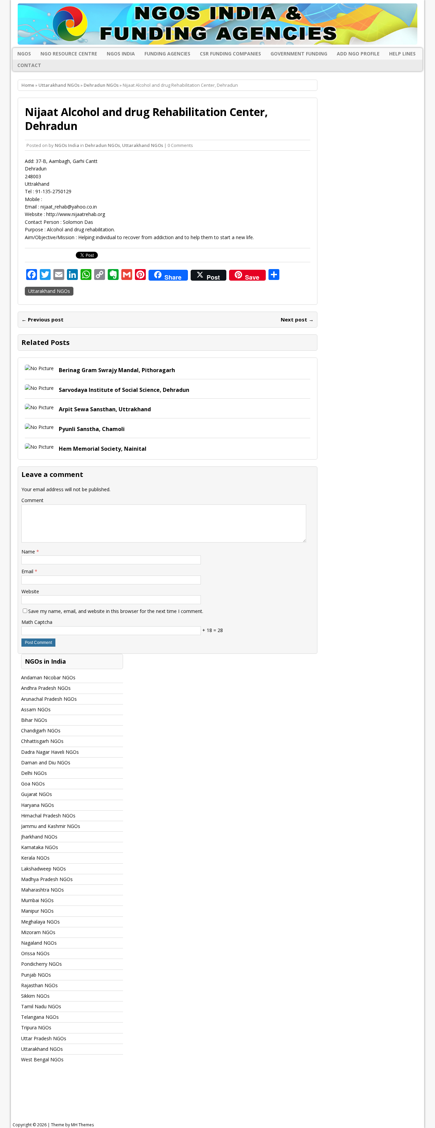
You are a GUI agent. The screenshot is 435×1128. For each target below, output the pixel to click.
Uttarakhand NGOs (59, 85)
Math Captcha (36, 622)
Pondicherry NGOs (41, 964)
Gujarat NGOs (36, 794)
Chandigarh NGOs (40, 730)
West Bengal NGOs (42, 1059)
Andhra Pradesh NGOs (46, 688)
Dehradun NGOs (102, 145)
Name (28, 551)
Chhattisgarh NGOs (42, 741)
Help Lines (402, 53)
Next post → (297, 319)
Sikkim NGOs (35, 996)
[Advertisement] (185, 1098)
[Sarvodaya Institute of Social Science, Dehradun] (39, 388)
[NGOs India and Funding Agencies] (217, 24)
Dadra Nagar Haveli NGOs (50, 752)
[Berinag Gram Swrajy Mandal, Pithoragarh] (39, 368)
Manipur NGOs (37, 911)
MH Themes (82, 1125)
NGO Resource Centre (68, 53)
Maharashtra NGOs (42, 889)
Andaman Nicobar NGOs (48, 677)
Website (30, 591)
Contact (29, 65)
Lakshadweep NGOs (43, 868)
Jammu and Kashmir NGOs (50, 826)
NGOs (24, 53)
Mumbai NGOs (37, 900)
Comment (32, 500)
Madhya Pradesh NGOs (47, 879)
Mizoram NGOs (38, 932)
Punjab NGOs (36, 975)
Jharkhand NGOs (39, 836)
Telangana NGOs (40, 1017)
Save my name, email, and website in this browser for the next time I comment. (115, 611)
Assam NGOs (36, 709)
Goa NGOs (33, 783)
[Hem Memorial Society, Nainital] (39, 447)
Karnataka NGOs (39, 847)
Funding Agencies (167, 53)
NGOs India (121, 53)
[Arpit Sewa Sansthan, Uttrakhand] (39, 407)
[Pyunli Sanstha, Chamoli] (39, 427)
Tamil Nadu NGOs (41, 1006)
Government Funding (299, 53)
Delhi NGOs (34, 773)
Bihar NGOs (34, 720)
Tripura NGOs (36, 1027)
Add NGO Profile (358, 53)
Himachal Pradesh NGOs (48, 815)
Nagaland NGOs (39, 943)
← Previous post (42, 319)
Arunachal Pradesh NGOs (49, 699)
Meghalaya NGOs (40, 921)
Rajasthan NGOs (39, 985)
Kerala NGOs (35, 858)
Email (28, 571)
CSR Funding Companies (230, 53)
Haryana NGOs (37, 805)
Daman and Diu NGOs (45, 762)
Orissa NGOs (35, 953)
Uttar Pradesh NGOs (43, 1038)
